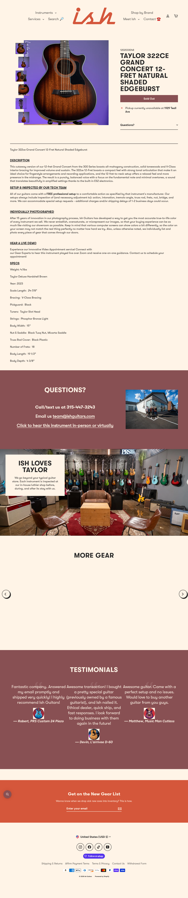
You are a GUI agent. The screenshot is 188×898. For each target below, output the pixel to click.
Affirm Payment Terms (77, 863)
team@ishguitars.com (74, 416)
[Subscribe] (119, 809)
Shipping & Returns (52, 863)
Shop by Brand (142, 13)
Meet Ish (130, 19)
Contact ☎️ (152, 19)
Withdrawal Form (136, 863)
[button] (7, 794)
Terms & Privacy (100, 863)
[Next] (183, 594)
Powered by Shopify (102, 876)
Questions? (127, 125)
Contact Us (118, 863)
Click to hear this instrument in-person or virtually (65, 425)
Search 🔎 (56, 19)
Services (34, 19)
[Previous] (6, 594)
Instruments (44, 13)
